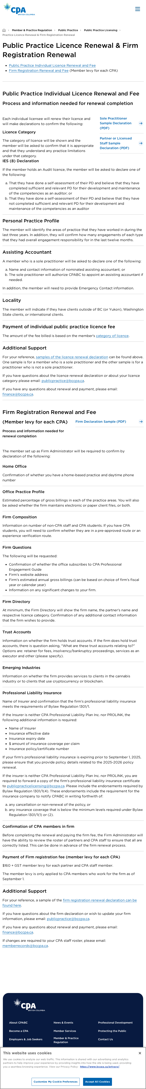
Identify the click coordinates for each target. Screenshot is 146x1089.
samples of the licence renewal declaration (72, 357)
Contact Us (105, 1039)
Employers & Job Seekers (25, 1039)
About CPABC (18, 1022)
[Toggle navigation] (137, 8)
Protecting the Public (112, 1030)
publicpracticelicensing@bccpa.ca (35, 786)
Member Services (65, 1030)
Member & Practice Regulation (32, 30)
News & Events (63, 1022)
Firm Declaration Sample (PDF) (100, 421)
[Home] (29, 1005)
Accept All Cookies (97, 1081)
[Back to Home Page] (19, 9)
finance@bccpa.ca (17, 394)
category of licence (112, 336)
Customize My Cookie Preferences (56, 1081)
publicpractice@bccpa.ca (63, 381)
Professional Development (115, 1022)
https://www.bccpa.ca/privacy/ (99, 1066)
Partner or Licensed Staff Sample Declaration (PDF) (116, 143)
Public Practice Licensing (100, 30)
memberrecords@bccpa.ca (25, 946)
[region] (73, 1068)
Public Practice (68, 30)
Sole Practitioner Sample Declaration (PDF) (116, 123)
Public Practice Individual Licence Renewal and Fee (52, 65)
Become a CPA (18, 1030)
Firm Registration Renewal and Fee (39, 70)
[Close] (140, 1053)
